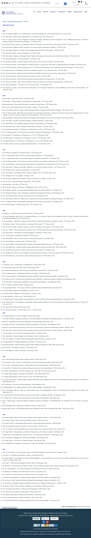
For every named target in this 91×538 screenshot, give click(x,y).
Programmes (62, 12)
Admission (53, 11)
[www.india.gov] (36, 518)
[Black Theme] (79, 1)
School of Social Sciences (14, 21)
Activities (46, 12)
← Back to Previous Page (9, 507)
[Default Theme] (78, 4)
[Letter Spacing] (9, 3)
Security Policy (37, 513)
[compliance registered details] (53, 525)
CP (34, 11)
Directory (20, 2)
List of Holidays (46, 2)
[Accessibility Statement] (4, 3)
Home (4, 21)
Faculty (39, 11)
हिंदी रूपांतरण (86, 3)
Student (69, 12)
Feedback (65, 513)
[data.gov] (54, 518)
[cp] (12, 12)
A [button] (75, 2)
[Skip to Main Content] (2, 3)
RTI (16, 2)
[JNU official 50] (47, 522)
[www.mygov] (45, 518)
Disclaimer (45, 513)
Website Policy (28, 513)
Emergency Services (36, 2)
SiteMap (51, 513)
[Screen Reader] (7, 3)
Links (85, 11)
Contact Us (27, 2)
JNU (13, 2)
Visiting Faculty (78, 11)
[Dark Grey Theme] (81, 1)
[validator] (37, 525)
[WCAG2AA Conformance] (44, 525)
